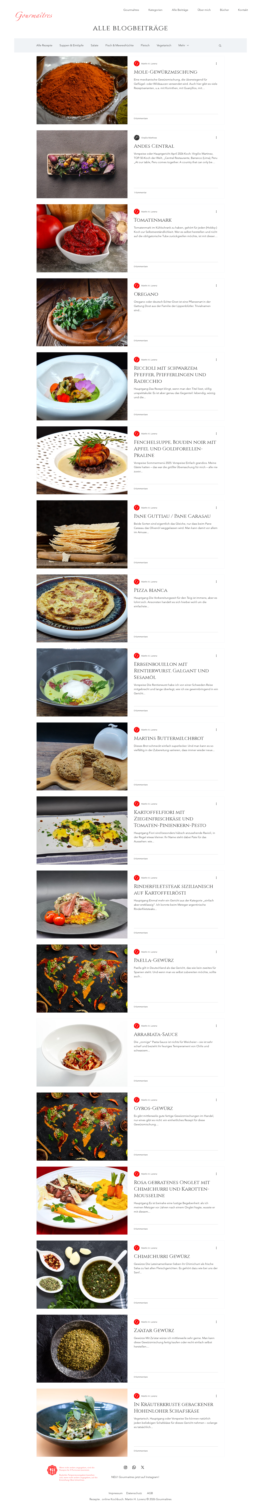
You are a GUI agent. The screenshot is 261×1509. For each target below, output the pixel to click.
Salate (94, 45)
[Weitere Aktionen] (217, 63)
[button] (220, 46)
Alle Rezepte (44, 45)
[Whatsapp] (134, 1467)
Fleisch (145, 45)
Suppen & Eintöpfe (71, 45)
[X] (142, 1467)
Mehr (181, 45)
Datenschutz (134, 1493)
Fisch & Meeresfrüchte (119, 45)
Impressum (116, 1493)
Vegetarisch (164, 45)
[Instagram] (125, 1467)
